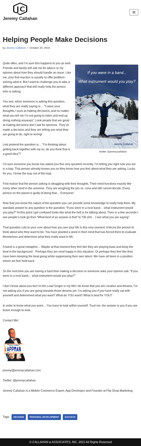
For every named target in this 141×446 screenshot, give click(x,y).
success (70, 417)
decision (18, 417)
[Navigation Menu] (134, 12)
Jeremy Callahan (16, 47)
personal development (44, 417)
